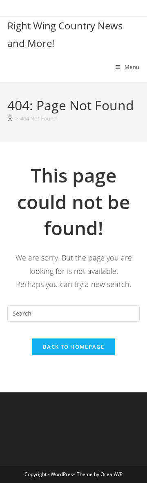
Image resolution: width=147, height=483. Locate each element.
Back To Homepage (73, 346)
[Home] (10, 118)
